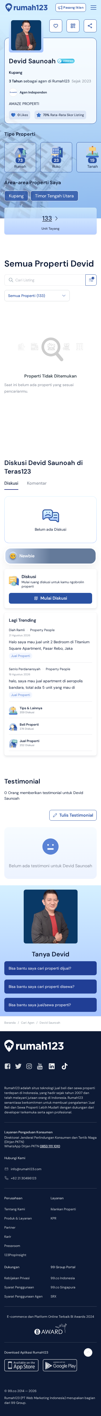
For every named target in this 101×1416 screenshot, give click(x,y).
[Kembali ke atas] (88, 1352)
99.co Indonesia (63, 1278)
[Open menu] (93, 7)
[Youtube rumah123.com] (40, 1066)
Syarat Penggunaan (19, 1287)
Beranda (10, 1023)
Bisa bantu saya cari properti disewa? (41, 986)
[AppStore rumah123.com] (21, 1365)
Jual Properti (20, 656)
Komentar (37, 483)
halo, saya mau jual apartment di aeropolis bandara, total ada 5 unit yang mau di (46, 684)
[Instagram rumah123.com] (29, 1066)
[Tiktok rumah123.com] (64, 1066)
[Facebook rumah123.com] (7, 1066)
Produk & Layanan (18, 1218)
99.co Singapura (63, 1287)
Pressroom (12, 1246)
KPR (53, 1218)
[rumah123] (50, 1046)
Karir (7, 1237)
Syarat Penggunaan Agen (23, 1296)
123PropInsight (15, 1255)
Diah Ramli (17, 630)
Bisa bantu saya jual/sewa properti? (40, 1004)
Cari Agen (27, 1023)
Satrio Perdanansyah (24, 669)
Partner (9, 1227)
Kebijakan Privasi (17, 1278)
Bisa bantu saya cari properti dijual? (40, 968)
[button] (55, 25)
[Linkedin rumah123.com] (51, 1066)
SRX (53, 1296)
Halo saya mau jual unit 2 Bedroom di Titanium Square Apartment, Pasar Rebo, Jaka (49, 645)
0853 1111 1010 (50, 1146)
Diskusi (11, 483)
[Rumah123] (26, 7)
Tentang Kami (14, 1209)
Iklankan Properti (63, 1209)
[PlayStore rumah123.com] (60, 1365)
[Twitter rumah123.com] (18, 1066)
